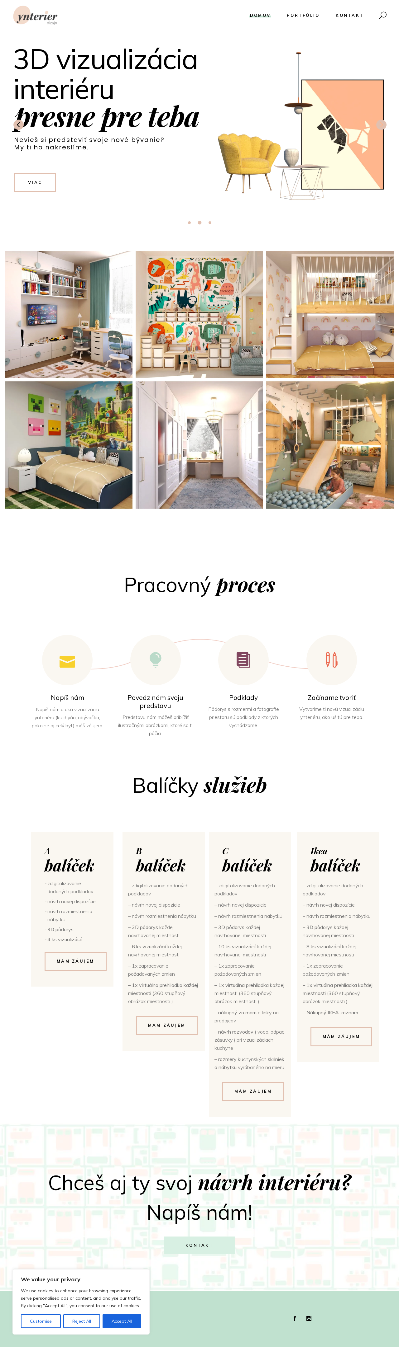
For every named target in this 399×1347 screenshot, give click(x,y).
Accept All (122, 1321)
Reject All (81, 1321)
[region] (81, 1302)
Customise (41, 1321)
